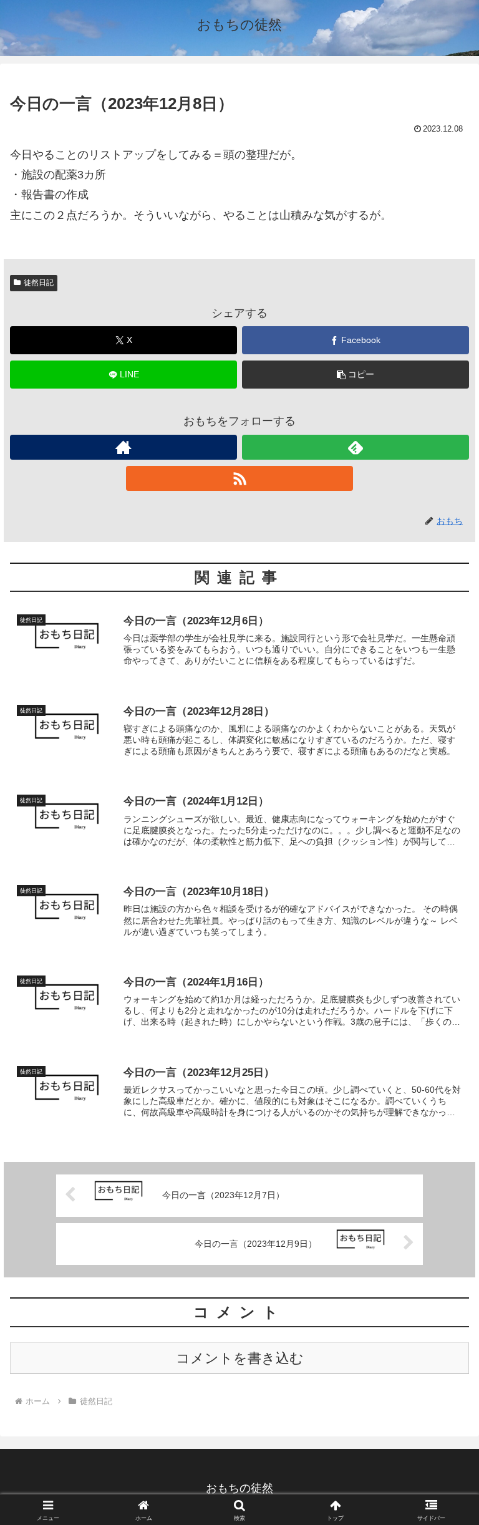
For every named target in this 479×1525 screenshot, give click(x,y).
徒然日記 (39, 282)
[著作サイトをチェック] (123, 447)
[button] (355, 375)
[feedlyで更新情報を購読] (355, 447)
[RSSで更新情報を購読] (239, 478)
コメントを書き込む (240, 1358)
